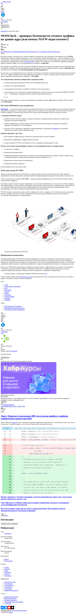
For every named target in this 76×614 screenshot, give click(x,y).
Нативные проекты (10, 600)
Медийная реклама (10, 598)
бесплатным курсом (26, 277)
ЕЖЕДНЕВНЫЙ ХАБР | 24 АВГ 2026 (13, 406)
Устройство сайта (9, 582)
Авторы (6, 574)
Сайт (2, 333)
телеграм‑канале (29, 61)
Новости (7, 569)
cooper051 (4, 31)
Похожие (14, 523)
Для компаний (9, 585)
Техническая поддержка (19, 610)
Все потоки (7, 2)
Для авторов (8, 583)
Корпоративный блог (11, 597)
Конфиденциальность (11, 590)
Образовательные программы (13, 602)
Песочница (7, 575)
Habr (11, 612)
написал (14, 422)
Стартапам (7, 603)
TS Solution (54, 128)
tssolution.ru (8, 533)
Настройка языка (6, 610)
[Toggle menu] (1, 2)
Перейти (3, 402)
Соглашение (8, 589)
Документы (8, 587)
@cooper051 (13, 351)
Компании (7, 572)
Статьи (6, 567)
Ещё (6, 515)
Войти (6, 559)
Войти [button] (3, 12)
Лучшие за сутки (6, 523)
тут (46, 273)
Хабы (6, 570)
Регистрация (8, 561)
